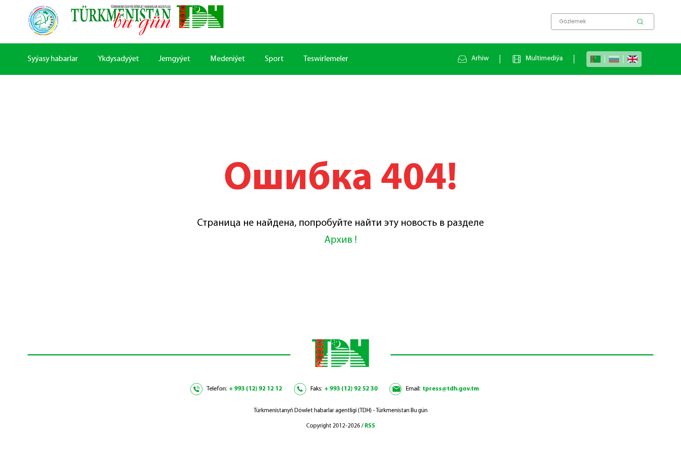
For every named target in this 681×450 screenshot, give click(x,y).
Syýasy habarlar (53, 59)
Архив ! (340, 240)
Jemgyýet (174, 59)
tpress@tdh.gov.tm (450, 389)
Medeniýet (227, 59)
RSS (370, 426)
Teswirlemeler (325, 59)
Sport (274, 59)
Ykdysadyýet (118, 59)
